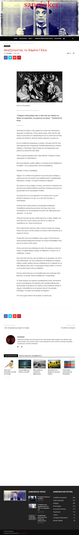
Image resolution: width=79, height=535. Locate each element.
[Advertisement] (39, 66)
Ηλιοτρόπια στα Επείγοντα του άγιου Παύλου (54, 372)
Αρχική (15, 38)
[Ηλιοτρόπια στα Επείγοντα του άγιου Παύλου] (54, 364)
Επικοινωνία (57, 38)
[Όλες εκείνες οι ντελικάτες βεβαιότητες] (39, 364)
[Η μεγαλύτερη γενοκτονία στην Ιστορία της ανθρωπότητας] (32, 517)
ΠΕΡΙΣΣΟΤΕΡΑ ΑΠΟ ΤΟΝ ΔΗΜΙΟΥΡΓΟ (30, 356)
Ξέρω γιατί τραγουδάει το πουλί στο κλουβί (10, 372)
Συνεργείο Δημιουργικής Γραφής (44, 38)
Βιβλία (30, 38)
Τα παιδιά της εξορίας (68, 328)
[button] (73, 39)
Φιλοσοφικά (13, 43)
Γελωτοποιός (23, 38)
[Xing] (22, 347)
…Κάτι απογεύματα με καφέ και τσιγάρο (16, 328)
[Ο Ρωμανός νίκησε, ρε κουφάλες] (32, 498)
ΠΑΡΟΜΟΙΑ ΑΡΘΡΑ (11, 356)
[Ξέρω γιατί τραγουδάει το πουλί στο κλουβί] (10, 364)
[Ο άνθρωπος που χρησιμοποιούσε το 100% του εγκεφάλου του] (32, 506)
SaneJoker (9, 53)
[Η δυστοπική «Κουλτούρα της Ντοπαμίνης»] (69, 364)
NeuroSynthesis (22, 533)
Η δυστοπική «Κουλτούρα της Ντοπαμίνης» (67, 372)
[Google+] (19, 347)
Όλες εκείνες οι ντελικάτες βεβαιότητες (37, 372)
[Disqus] (39, 408)
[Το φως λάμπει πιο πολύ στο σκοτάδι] (24, 364)
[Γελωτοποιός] (39, 18)
